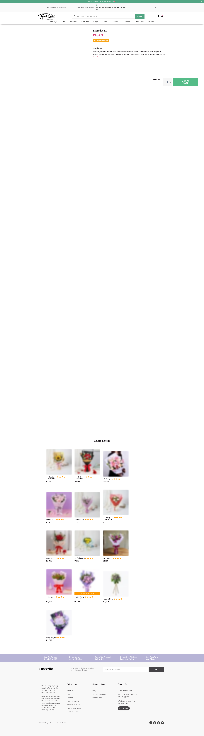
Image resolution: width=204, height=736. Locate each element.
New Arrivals (140, 22)
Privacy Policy (97, 698)
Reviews (70, 698)
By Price (116, 22)
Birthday (53, 22)
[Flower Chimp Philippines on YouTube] (154, 722)
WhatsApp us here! (124, 701)
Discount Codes (72, 712)
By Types (96, 22)
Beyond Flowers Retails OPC (55, 723)
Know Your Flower (73, 705)
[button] (61, 477)
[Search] (73, 16)
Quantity (156, 79)
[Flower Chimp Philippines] (55, 16)
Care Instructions (73, 701)
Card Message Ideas (74, 708)
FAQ (156, 7)
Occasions (72, 22)
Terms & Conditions (99, 694)
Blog (68, 694)
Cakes (63, 22)
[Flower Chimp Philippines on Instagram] (158, 722)
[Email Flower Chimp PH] (162, 722)
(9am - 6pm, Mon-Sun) (112, 7)
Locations (127, 22)
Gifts (106, 22)
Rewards (151, 22)
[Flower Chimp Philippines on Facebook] (150, 722)
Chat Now (124, 708)
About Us (70, 691)
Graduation (85, 22)
